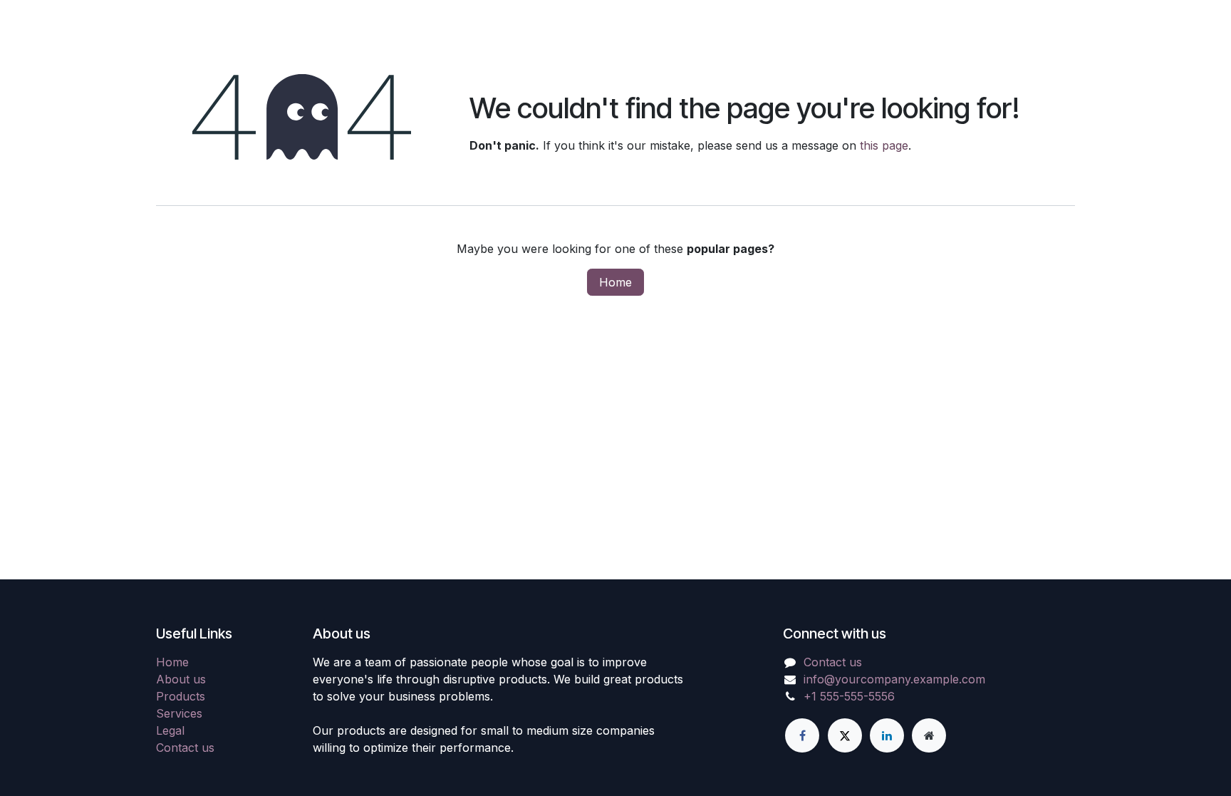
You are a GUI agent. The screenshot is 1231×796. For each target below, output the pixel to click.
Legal (170, 730)
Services (179, 713)
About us (181, 679)
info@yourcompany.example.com (894, 679)
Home (615, 282)
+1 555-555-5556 (849, 696)
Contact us (185, 747)
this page (884, 145)
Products (180, 696)
